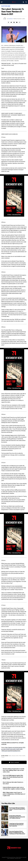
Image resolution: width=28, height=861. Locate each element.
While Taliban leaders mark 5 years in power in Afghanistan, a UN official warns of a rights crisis (14, 794)
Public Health (22, 755)
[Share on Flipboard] (14, 22)
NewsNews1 (10, 18)
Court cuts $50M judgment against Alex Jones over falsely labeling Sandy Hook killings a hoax (13, 777)
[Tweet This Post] (11, 22)
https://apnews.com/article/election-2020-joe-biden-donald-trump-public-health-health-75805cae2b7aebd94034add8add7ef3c (13, 749)
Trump (2, 757)
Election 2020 (15, 755)
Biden (10, 755)
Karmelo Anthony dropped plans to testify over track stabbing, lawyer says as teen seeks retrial (13, 770)
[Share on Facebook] (8, 22)
